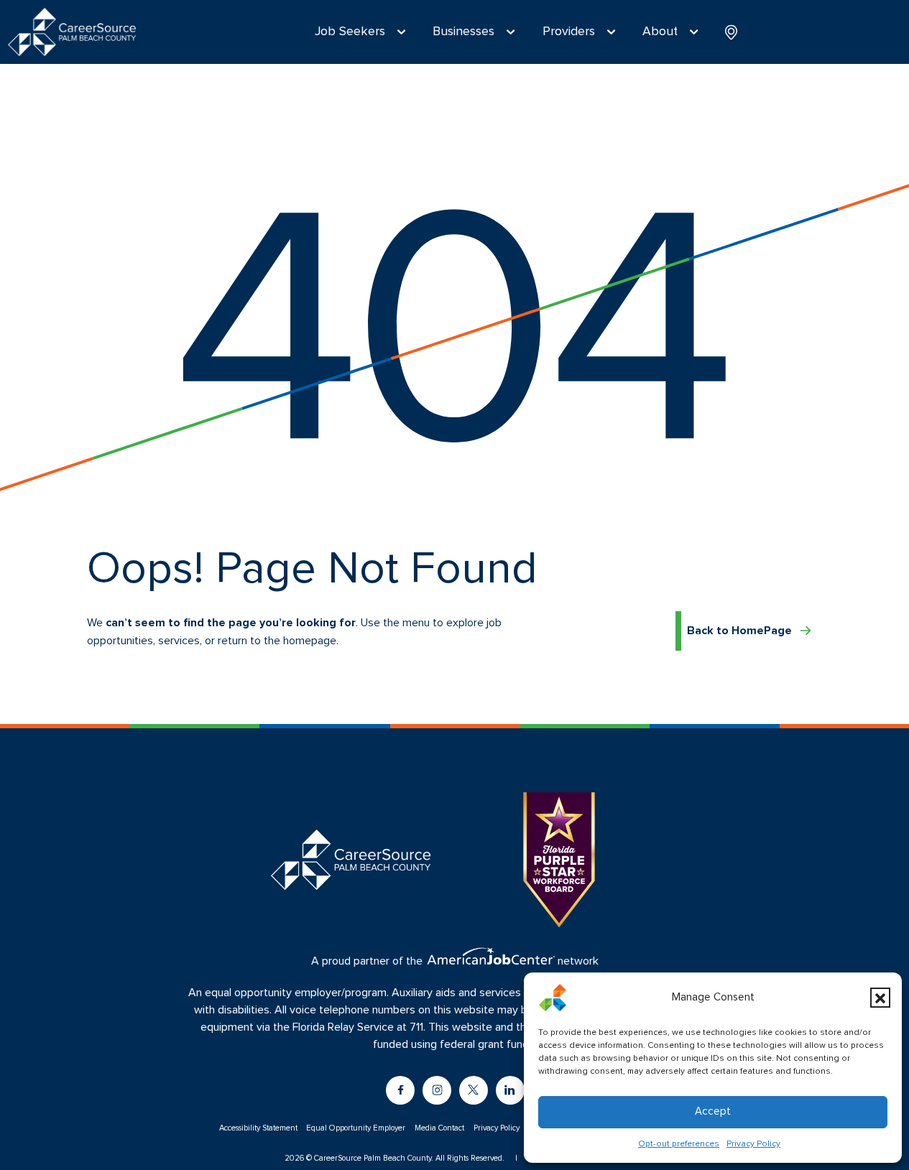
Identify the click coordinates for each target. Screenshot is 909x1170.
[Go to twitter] (473, 1090)
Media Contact (439, 1128)
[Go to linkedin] (510, 1090)
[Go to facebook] (400, 1090)
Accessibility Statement (258, 1128)
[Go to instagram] (437, 1090)
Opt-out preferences (678, 1144)
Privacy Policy (753, 1144)
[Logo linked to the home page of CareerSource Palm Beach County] (72, 32)
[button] (880, 997)
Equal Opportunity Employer (355, 1128)
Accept (713, 1111)
